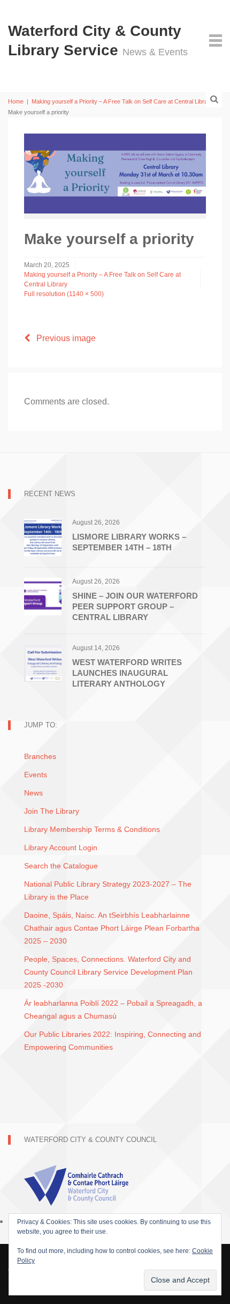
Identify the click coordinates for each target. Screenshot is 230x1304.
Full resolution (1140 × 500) (64, 294)
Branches (40, 756)
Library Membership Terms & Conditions (92, 829)
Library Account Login (60, 847)
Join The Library (51, 811)
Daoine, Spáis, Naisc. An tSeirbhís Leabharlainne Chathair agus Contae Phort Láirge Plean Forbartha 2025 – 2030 (112, 928)
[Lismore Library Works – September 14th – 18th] (43, 536)
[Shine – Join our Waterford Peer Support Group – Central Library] (43, 595)
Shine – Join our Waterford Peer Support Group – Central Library (135, 606)
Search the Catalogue (61, 865)
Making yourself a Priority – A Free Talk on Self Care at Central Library (122, 101)
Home (16, 101)
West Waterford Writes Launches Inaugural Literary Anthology (127, 673)
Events (35, 774)
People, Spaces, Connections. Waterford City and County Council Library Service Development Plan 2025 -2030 (108, 972)
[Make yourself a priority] (115, 173)
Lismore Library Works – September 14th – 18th (129, 542)
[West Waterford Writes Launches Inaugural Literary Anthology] (43, 662)
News (33, 793)
